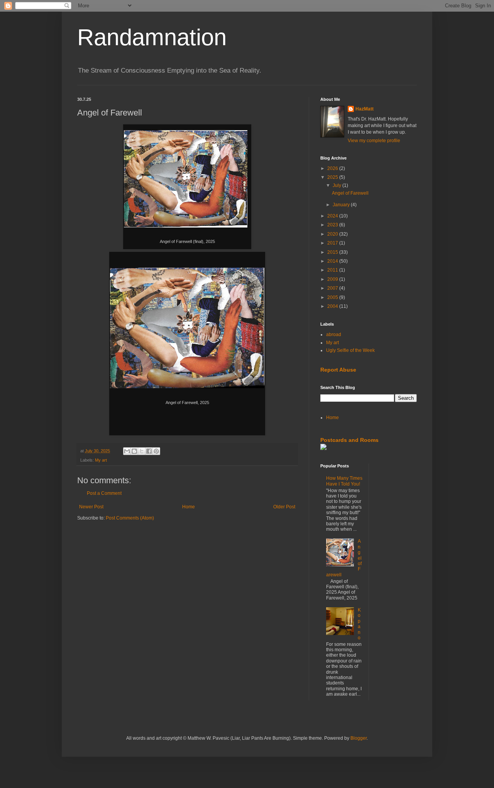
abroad (333, 334)
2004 (333, 306)
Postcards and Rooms (349, 440)
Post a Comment (104, 493)
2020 (333, 234)
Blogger (358, 738)
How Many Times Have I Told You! (344, 481)
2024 (333, 216)
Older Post (284, 506)
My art (101, 460)
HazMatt (364, 109)
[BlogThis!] (134, 451)
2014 (333, 261)
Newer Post (91, 506)
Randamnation (152, 37)
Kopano (359, 623)
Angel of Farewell (350, 193)
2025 (333, 177)
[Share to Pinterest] (156, 451)
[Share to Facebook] (149, 451)
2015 (333, 252)
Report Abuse (338, 370)
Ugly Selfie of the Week (350, 350)
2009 (333, 279)
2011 (333, 270)
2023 (333, 225)
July (337, 185)
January (342, 204)
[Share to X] (141, 451)
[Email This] (127, 451)
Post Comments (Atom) (130, 518)
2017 (333, 243)
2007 (333, 288)
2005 (333, 297)
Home (188, 506)
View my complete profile (374, 140)
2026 (333, 168)
